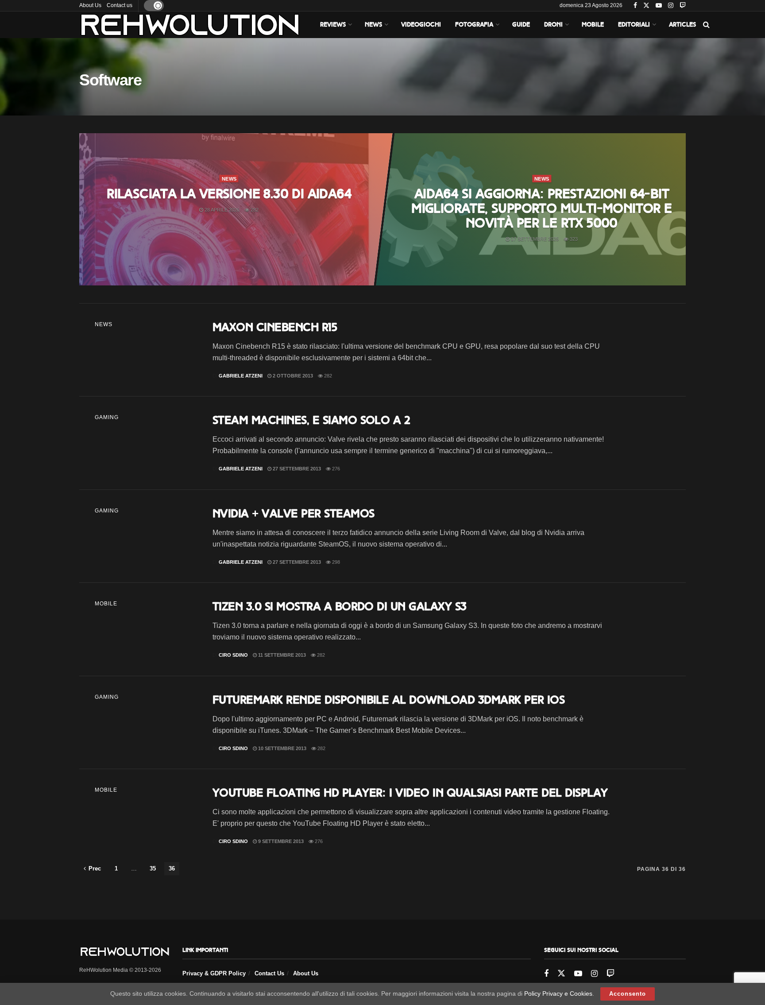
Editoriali (634, 24)
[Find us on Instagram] (670, 6)
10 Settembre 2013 (281, 748)
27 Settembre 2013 (296, 468)
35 (153, 868)
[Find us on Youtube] (659, 6)
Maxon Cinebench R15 (274, 327)
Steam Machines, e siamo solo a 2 (311, 420)
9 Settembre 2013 (280, 841)
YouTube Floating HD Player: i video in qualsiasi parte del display (410, 793)
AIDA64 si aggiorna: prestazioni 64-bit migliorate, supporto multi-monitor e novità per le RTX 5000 (541, 208)
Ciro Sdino (233, 655)
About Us (90, 5)
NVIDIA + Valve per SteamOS (293, 513)
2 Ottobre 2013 (292, 375)
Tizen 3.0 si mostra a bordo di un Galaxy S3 (339, 606)
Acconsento (627, 993)
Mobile (593, 24)
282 (254, 209)
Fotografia (474, 24)
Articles (682, 24)
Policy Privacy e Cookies (558, 993)
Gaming (107, 417)
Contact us (119, 5)
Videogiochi (421, 24)
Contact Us (269, 973)
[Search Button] (706, 25)
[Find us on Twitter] (646, 6)
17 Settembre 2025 (534, 239)
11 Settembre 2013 (281, 655)
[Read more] (649, 350)
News (373, 24)
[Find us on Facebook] (635, 6)
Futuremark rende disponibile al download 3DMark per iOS (388, 700)
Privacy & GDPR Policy (214, 973)
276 (335, 468)
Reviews (333, 24)
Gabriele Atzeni (241, 375)
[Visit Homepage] (190, 24)
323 (573, 239)
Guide (521, 24)
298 (335, 562)
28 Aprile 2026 (221, 209)
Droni (553, 24)
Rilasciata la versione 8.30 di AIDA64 (229, 194)
